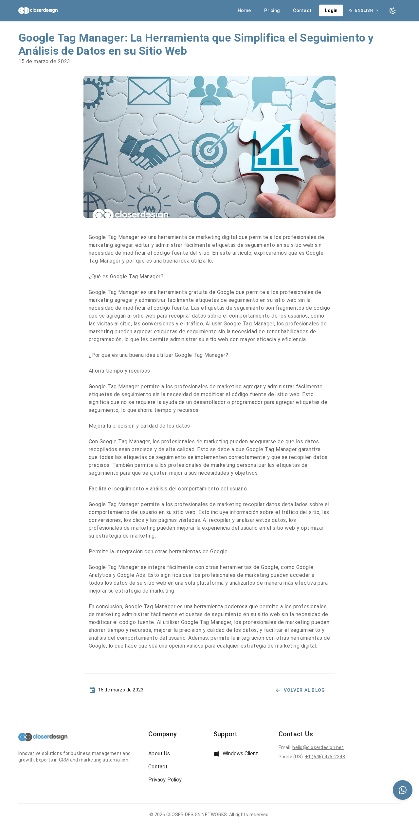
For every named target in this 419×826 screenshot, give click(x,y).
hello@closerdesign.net (318, 747)
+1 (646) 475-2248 (325, 756)
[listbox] (177, 766)
